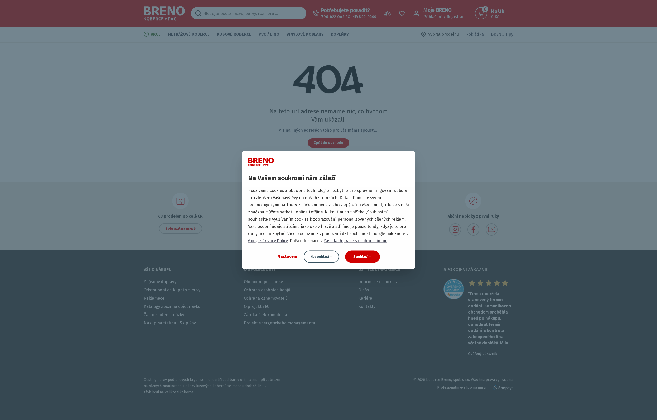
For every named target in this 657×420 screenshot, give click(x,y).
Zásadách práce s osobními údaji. (355, 240)
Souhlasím (362, 256)
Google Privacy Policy (268, 240)
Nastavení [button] (287, 256)
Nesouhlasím (321, 256)
